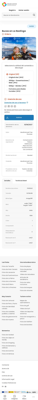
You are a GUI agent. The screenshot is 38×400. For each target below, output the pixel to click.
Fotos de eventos (8, 351)
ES (5, 386)
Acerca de (5, 368)
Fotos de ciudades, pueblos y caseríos (8, 313)
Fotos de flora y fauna (9, 304)
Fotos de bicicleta (26, 325)
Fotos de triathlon (26, 322)
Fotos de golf (24, 306)
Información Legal (8, 379)
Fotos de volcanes (26, 290)
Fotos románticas (8, 354)
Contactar (5, 365)
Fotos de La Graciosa (9, 287)
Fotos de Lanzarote (8, 272)
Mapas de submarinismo (25, 302)
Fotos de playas (25, 266)
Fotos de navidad (8, 335)
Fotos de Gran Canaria (9, 269)
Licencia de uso (7, 376)
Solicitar (19, 117)
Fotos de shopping (8, 343)
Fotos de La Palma (8, 278)
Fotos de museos (8, 320)
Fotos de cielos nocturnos (25, 283)
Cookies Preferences (9, 383)
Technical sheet (21, 181)
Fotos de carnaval (8, 301)
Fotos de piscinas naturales (26, 270)
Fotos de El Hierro (7, 284)
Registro (12, 10)
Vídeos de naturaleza (27, 274)
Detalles (7, 181)
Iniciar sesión (24, 10)
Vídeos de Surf (25, 309)
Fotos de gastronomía (9, 317)
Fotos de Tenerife (8, 266)
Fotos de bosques (26, 287)
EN (3, 386)
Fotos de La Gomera (9, 281)
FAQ (3, 372)
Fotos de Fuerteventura (10, 275)
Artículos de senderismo (24, 278)
